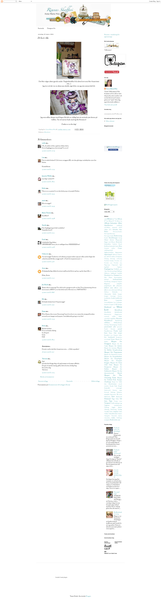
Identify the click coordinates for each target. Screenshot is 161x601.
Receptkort (107, 335)
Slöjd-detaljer (113, 384)
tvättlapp (117, 403)
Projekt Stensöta (109, 329)
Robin (44, 188)
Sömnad (107, 399)
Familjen (112, 261)
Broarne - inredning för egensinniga (111, 36)
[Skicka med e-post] (75, 129)
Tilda (117, 399)
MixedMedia (107, 312)
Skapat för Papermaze (113, 352)
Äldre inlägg (95, 381)
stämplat (106, 394)
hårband (106, 279)
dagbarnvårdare (109, 253)
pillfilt (114, 327)
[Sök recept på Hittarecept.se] (110, 205)
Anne (44, 268)
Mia (43, 299)
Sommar (115, 390)
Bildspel (106, 240)
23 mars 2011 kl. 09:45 (48, 206)
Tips (110, 401)
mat (114, 307)
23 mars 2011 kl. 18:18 (48, 292)
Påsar (110, 333)
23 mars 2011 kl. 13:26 (48, 262)
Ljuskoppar (119, 302)
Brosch (120, 244)
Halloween (107, 273)
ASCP (120, 227)
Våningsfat (107, 416)
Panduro (120, 325)
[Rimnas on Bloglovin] (109, 186)
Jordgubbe (119, 284)
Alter (120, 223)
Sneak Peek (113, 386)
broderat (115, 244)
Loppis (111, 305)
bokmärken (107, 244)
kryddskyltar (107, 298)
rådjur (120, 335)
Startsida (41, 28)
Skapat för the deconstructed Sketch (113, 372)
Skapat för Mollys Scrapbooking (113, 349)
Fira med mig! (116, 493)
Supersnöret (113, 394)
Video (111, 412)
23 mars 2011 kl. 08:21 (48, 182)
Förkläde (116, 269)
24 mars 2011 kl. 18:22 (48, 340)
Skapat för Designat (113, 342)
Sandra (44, 225)
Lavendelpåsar (108, 302)
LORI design (118, 305)
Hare (112, 275)
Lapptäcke (119, 300)
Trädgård (107, 403)
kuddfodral (119, 298)
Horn (120, 275)
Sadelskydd (111, 337)
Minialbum (118, 310)
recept (120, 333)
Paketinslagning (113, 325)
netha (44, 143)
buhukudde (112, 246)
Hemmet (116, 275)
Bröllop (106, 246)
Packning (106, 325)
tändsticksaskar (118, 405)
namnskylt (107, 319)
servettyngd (107, 339)
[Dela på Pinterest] (83, 129)
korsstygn (113, 296)
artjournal (114, 227)
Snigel (120, 386)
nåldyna (107, 323)
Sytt (113, 396)
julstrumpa (114, 290)
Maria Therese (46, 213)
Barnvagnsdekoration (109, 234)
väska (113, 418)
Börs (120, 246)
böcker (117, 246)
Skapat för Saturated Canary (113, 354)
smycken (106, 386)
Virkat (106, 414)
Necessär (119, 319)
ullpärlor (120, 407)
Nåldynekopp (118, 323)
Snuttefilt (107, 388)
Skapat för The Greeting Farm (113, 376)
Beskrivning (118, 236)
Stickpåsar (119, 392)
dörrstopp (112, 259)
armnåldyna (107, 227)
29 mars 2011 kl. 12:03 (48, 373)
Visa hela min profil (110, 105)
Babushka (115, 230)
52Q (105, 219)
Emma (44, 311)
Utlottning (106, 409)
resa (112, 335)
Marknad (107, 307)
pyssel (120, 329)
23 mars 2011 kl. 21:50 (48, 305)
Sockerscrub (107, 390)
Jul (114, 286)
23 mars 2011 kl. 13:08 (48, 247)
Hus (105, 278)
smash (120, 384)
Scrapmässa (119, 337)
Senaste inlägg (43, 381)
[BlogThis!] (77, 129)
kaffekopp (119, 290)
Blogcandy (119, 240)
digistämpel (108, 255)
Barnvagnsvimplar (108, 236)
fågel (121, 265)
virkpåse (120, 414)
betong (120, 238)
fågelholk (106, 267)
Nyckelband (108, 321)
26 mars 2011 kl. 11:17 (48, 352)
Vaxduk (106, 412)
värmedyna (107, 418)
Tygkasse (107, 405)
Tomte (116, 401)
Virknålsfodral (113, 414)
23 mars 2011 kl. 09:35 (48, 194)
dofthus (113, 257)
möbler (114, 316)
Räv (105, 337)
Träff (112, 403)
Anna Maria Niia (111, 89)
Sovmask (106, 392)
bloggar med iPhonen (109, 242)
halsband (113, 273)
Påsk (115, 333)
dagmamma (118, 253)
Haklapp (119, 271)
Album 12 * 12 (112, 219)
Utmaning (113, 410)
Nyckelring (118, 321)
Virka (120, 412)
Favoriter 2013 (118, 263)
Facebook (106, 261)
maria (44, 201)
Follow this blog (113, 149)
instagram (114, 282)
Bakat (106, 232)
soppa (120, 390)
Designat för (51, 28)
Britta (44, 326)
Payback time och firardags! (117, 430)
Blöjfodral (119, 242)
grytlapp (115, 271)
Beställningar (113, 238)
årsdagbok (106, 420)
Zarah (44, 240)
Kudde (113, 298)
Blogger (88, 596)
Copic (120, 248)
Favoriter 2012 (108, 263)
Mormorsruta (107, 314)
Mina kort (47, 132)
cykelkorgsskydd (108, 250)
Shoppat (113, 339)
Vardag (120, 410)
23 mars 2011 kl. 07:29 (48, 151)
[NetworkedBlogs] (113, 147)
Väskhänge (119, 418)
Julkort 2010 (108, 288)
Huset (110, 278)
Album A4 (119, 221)
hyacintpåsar (118, 278)
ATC (110, 230)
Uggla (113, 407)
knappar (106, 296)
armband (119, 225)
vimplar (115, 412)
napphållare (113, 319)
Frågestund (115, 265)
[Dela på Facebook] (81, 129)
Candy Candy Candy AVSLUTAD (117, 473)
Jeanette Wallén (47, 176)
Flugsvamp (107, 265)
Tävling (106, 407)
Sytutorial (119, 397)
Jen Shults (45, 285)
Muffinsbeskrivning (118, 513)
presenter (119, 327)
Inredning (107, 282)
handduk (119, 273)
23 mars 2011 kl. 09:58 (48, 219)
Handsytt (107, 275)
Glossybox (109, 271)
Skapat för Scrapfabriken (113, 357)
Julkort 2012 (107, 290)
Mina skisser (110, 121)
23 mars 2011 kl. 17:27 (48, 278)
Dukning (106, 259)
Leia (43, 158)
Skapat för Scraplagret (113, 359)
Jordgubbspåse (108, 286)
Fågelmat (119, 267)
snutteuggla (119, 388)
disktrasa (115, 254)
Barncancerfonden (117, 232)
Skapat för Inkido (115, 346)
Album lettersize (110, 223)
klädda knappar (117, 294)
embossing (119, 259)
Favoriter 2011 (118, 261)
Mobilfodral (118, 312)
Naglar (120, 316)
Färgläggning (108, 269)
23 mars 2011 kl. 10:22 (48, 233)
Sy (117, 394)
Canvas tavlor (109, 248)
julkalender (119, 286)
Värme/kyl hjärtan (116, 416)
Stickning (113, 392)
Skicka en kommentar (47, 377)
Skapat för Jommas (110, 348)
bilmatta (112, 240)
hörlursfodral (117, 280)
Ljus (115, 302)
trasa (120, 401)
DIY (110, 257)
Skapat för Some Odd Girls (113, 364)
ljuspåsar (106, 304)
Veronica (45, 359)
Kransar (120, 296)
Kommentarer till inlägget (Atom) (59, 385)
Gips (105, 271)
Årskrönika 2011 (115, 420)
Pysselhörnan (108, 331)
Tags (113, 399)
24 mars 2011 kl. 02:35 (48, 319)
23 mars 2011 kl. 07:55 (48, 169)
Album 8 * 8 (112, 221)
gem (121, 269)
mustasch (106, 316)
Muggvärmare (118, 314)
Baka (120, 230)
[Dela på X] (79, 129)
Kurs (105, 300)
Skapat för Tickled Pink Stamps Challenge (113, 380)
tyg (121, 403)
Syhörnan (107, 397)
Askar (106, 230)
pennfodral (108, 327)
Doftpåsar (119, 257)
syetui (120, 394)
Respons (116, 335)
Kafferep (106, 292)
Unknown (45, 254)
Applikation (108, 225)
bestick (106, 238)
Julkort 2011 (118, 288)
